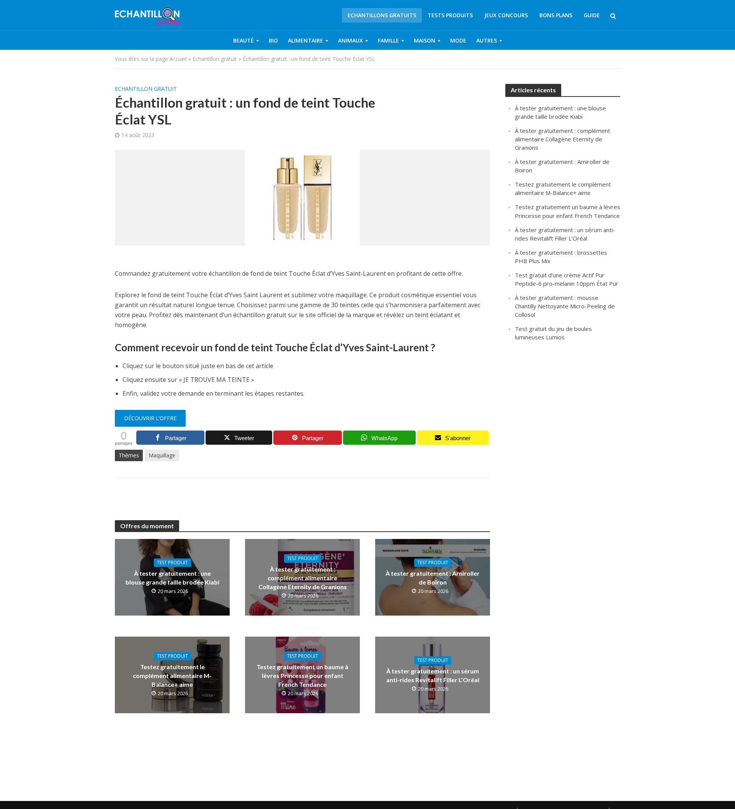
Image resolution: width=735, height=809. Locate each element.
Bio (273, 40)
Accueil (178, 58)
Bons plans (555, 15)
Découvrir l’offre (150, 418)
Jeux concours (506, 15)
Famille (388, 40)
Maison (424, 40)
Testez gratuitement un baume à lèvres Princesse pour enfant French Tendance (302, 675)
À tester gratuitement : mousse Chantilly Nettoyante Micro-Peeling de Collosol (565, 306)
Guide (592, 15)
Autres (486, 40)
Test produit (172, 562)
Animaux (350, 40)
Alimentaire (305, 40)
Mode (458, 40)
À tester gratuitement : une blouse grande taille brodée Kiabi (172, 578)
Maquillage (162, 455)
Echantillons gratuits (382, 15)
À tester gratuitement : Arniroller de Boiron (432, 578)
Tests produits (450, 15)
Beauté (243, 40)
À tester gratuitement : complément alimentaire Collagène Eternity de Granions (302, 577)
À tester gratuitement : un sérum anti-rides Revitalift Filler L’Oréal (432, 675)
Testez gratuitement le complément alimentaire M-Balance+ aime (172, 675)
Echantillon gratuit (215, 58)
